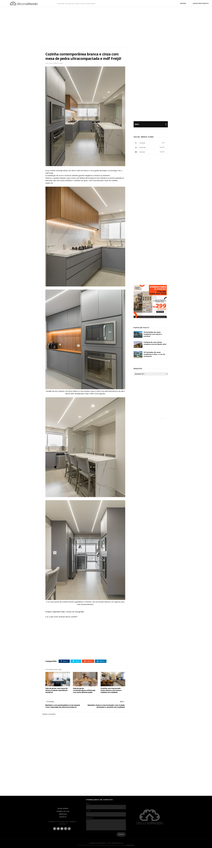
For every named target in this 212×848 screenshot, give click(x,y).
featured (77, 652)
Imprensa (63, 814)
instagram (151, 147)
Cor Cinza (64, 652)
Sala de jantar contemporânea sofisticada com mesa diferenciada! (84, 690)
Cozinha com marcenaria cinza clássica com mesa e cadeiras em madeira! (111, 690)
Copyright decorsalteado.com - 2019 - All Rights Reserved (106, 843)
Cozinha (71, 652)
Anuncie (63, 817)
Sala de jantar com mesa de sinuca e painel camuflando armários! (56, 690)
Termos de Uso (62, 811)
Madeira (88, 652)
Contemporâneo (55, 652)
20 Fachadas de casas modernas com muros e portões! (153, 334)
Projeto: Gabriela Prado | (55, 612)
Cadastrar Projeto (201, 3)
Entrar (183, 3)
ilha (83, 652)
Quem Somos (63, 808)
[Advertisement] (106, 27)
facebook (151, 143)
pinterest (151, 152)
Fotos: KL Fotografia (75, 612)
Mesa (93, 652)
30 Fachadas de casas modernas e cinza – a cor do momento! (154, 354)
